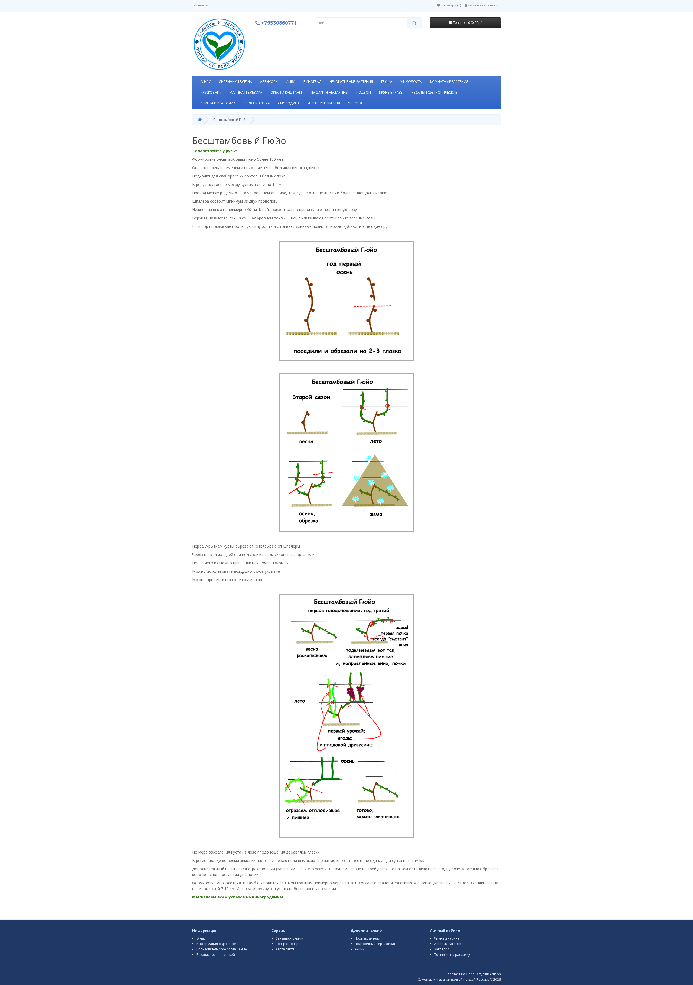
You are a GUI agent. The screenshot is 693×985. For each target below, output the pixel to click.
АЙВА (290, 81)
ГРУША (386, 81)
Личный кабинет (447, 938)
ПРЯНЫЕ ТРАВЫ (391, 92)
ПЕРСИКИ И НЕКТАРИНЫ (329, 92)
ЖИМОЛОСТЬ (411, 81)
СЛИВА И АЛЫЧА (256, 103)
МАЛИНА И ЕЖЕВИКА (246, 92)
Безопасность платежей (215, 954)
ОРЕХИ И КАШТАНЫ (286, 92)
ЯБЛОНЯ (355, 103)
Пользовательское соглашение (221, 949)
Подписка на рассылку (452, 954)
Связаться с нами (289, 938)
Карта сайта (285, 949)
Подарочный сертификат (375, 943)
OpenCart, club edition (483, 974)
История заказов (447, 943)
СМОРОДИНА (289, 103)
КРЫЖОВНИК (211, 92)
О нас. (201, 938)
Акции (360, 949)
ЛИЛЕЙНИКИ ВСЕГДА (235, 81)
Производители (367, 938)
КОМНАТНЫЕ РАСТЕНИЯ (449, 81)
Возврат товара (288, 943)
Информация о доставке (216, 943)
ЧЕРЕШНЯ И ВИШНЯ (324, 103)
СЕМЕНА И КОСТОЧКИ (218, 103)
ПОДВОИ (363, 92)
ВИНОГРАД (312, 81)
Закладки (441, 949)
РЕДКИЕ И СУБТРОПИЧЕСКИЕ (434, 92)
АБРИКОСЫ (269, 81)
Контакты (201, 5)
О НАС (206, 81)
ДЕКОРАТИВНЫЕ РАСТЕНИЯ (351, 81)
